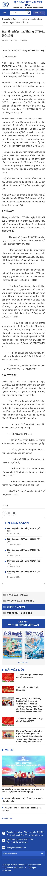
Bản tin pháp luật (20, 19)
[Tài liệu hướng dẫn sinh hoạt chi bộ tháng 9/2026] (8, 677)
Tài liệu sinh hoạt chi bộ (19, 613)
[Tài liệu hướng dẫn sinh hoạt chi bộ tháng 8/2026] (8, 721)
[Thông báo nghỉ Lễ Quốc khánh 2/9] (8, 689)
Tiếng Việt (38, 13)
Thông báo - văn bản (17, 595)
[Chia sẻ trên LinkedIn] (14, 513)
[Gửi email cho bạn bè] (9, 513)
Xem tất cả (22, 662)
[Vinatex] (5, 4)
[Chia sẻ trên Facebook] (4, 513)
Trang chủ (6, 19)
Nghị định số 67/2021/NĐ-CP (19, 63)
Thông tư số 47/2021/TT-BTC (16, 217)
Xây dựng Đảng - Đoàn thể (20, 601)
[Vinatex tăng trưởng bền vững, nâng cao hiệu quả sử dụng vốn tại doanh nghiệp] (23, 778)
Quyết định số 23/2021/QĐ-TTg (20, 381)
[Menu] (5, 13)
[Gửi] (28, 13)
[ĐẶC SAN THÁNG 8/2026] (12, 644)
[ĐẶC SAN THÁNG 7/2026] (34, 644)
